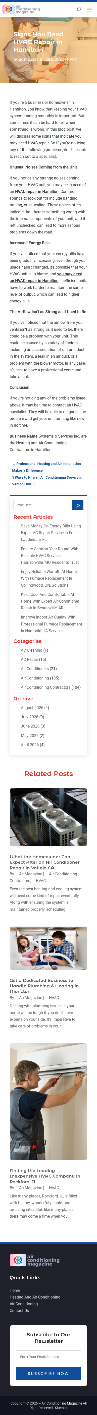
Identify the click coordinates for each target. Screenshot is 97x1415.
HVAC (72, 59)
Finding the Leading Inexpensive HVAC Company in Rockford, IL (45, 1176)
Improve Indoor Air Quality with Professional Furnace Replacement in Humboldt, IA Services (51, 624)
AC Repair (29, 659)
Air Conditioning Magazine (62, 1403)
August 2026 (32, 707)
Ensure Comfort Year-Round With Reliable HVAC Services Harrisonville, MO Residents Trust (50, 556)
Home (15, 1290)
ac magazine (30, 59)
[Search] (78, 505)
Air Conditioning (35, 678)
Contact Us (19, 1310)
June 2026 (30, 726)
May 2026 (30, 735)
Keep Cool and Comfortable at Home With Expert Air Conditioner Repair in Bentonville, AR (50, 601)
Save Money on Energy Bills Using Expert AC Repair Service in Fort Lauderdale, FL (51, 533)
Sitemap (61, 1408)
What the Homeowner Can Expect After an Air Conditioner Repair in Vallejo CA (45, 862)
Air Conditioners (35, 668)
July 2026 (29, 717)
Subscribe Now (48, 1373)
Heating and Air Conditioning (35, 1297)
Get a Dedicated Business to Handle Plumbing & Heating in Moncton (44, 986)
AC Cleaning (31, 650)
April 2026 (30, 744)
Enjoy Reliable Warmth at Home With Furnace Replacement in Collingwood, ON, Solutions (49, 578)
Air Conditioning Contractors (45, 687)
